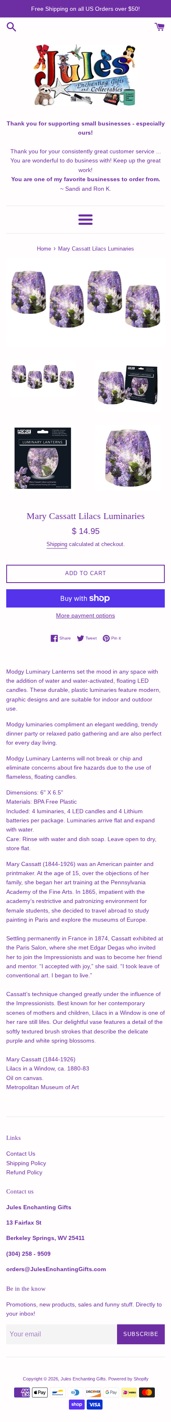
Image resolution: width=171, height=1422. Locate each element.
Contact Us (20, 1153)
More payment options (85, 615)
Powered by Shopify (128, 1378)
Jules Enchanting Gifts (83, 1378)
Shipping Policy (26, 1163)
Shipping (56, 544)
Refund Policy (24, 1172)
